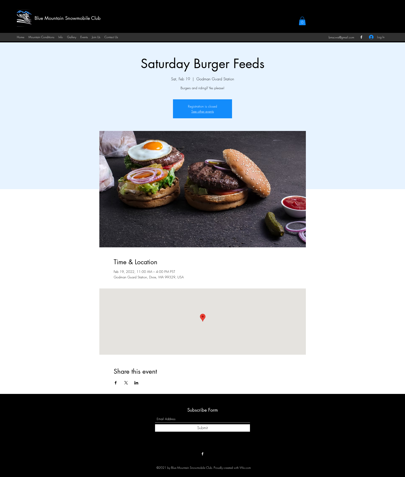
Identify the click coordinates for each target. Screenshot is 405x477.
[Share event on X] (126, 382)
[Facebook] (361, 37)
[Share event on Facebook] (116, 382)
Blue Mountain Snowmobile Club (68, 18)
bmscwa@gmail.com (341, 37)
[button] (302, 21)
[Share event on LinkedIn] (136, 382)
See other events (202, 111)
